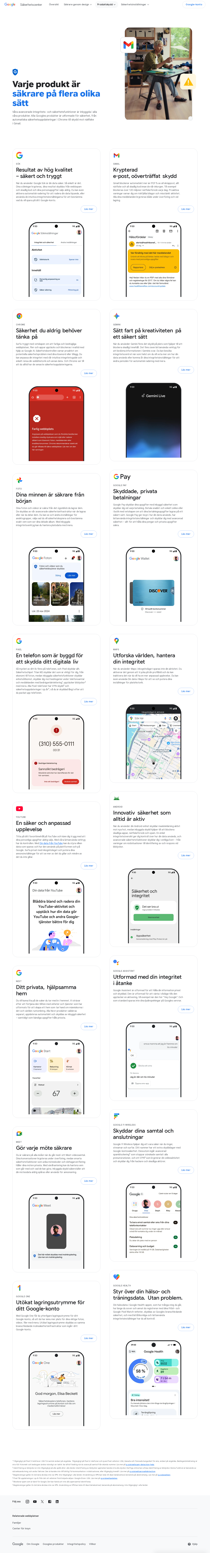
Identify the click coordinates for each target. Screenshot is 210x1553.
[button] (190, 118)
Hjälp (195, 1544)
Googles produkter (53, 1544)
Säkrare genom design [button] (76, 4)
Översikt (54, 4)
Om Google (33, 1544)
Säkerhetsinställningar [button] (133, 4)
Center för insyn (21, 1528)
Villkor (92, 1544)
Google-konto (194, 4)
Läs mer (88, 209)
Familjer (16, 1522)
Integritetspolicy (76, 1544)
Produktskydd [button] (105, 4)
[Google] (17, 1544)
